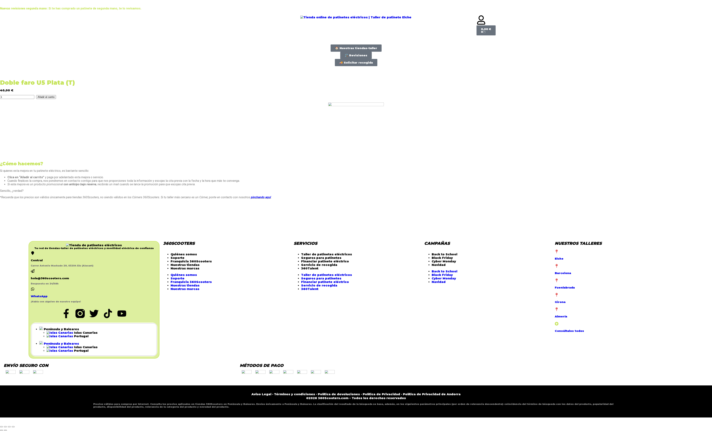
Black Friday (442, 258)
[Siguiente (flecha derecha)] (5, 430)
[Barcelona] (556, 266)
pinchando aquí (261, 197)
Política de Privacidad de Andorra (432, 394)
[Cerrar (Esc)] (13, 426)
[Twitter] (94, 313)
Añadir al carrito (46, 97)
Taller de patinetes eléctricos (326, 254)
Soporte (177, 258)
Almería (561, 316)
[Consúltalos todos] (556, 324)
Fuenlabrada (565, 287)
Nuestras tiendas (185, 265)
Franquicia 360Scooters (191, 261)
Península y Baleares (61, 329)
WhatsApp (39, 296)
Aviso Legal (261, 394)
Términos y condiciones (294, 394)
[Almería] (556, 309)
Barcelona (563, 273)
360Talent (309, 268)
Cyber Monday (444, 261)
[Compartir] (9, 426)
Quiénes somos (184, 254)
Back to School (444, 254)
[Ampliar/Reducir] (1, 426)
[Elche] (556, 251)
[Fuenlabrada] (556, 280)
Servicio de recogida (319, 265)
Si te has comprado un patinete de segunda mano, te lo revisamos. (70, 8)
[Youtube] (121, 313)
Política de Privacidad (381, 394)
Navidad (439, 265)
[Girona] (556, 295)
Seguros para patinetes (321, 258)
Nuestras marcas (185, 268)
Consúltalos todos (569, 331)
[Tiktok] (108, 313)
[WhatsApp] (32, 289)
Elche (559, 258)
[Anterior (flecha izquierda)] (1, 430)
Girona (560, 302)
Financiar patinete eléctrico (325, 261)
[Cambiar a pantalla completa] (5, 426)
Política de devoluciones (339, 394)
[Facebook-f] (66, 313)
